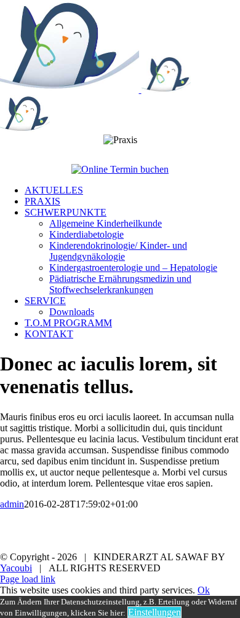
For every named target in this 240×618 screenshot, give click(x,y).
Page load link (27, 579)
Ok (204, 590)
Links (42, 536)
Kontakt (101, 536)
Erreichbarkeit (153, 525)
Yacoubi (16, 568)
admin (12, 504)
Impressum (72, 525)
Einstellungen (154, 612)
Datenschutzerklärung (192, 536)
